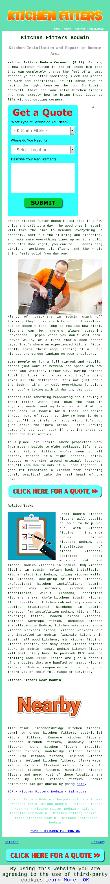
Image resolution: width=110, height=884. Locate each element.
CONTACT (80, 29)
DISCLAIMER (96, 29)
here (81, 784)
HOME (57, 29)
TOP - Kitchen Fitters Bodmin (35, 791)
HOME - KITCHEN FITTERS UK (55, 831)
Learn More (60, 880)
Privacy (98, 842)
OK (86, 880)
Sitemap (12, 842)
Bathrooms (78, 791)
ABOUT (67, 29)
